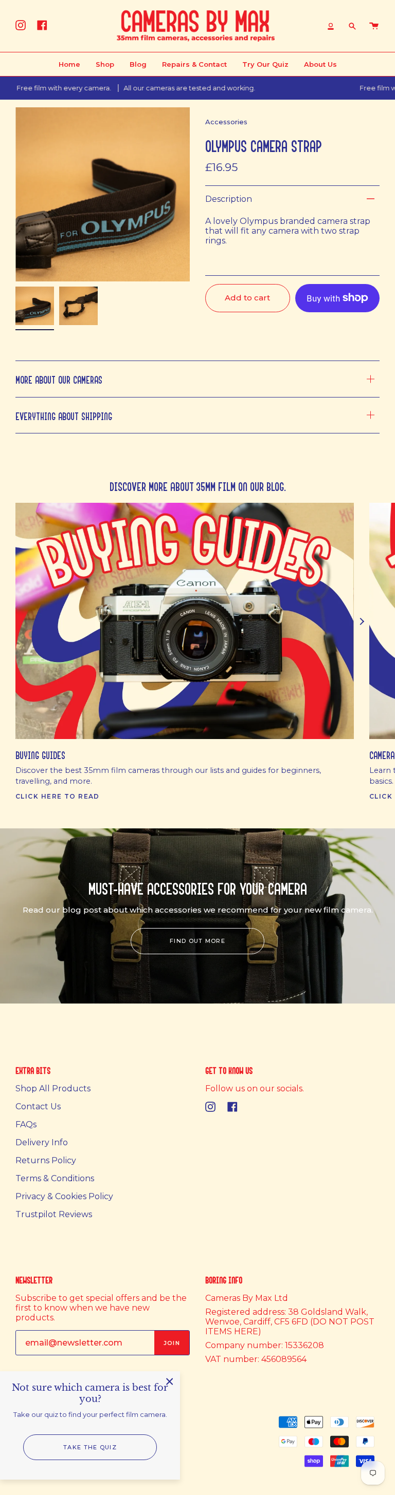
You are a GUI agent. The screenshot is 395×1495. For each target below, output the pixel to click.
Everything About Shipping (63, 415)
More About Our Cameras (58, 378)
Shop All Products (53, 1088)
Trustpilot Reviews (53, 1214)
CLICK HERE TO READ (57, 796)
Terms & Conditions (54, 1178)
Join (172, 1343)
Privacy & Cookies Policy (64, 1196)
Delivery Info (41, 1142)
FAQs (26, 1124)
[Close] (170, 1381)
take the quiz (90, 1447)
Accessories (226, 122)
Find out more (197, 940)
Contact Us (38, 1106)
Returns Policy (45, 1160)
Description (228, 199)
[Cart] (374, 26)
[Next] (361, 621)
